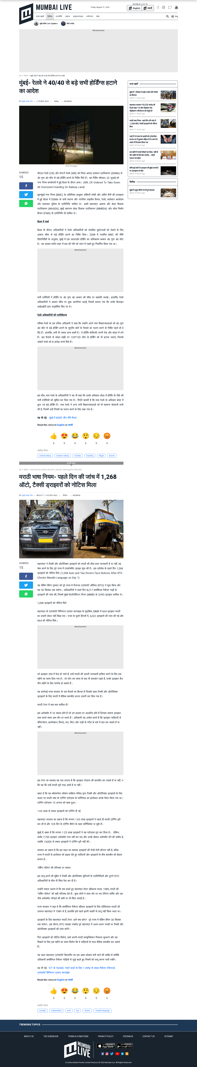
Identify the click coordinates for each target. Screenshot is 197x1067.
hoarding (89, 456)
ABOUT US (29, 1036)
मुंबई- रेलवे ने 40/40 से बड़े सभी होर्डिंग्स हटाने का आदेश (47, 76)
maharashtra (56, 1011)
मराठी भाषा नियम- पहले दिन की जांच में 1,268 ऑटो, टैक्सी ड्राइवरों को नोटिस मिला (56, 470)
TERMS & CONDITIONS (78, 1036)
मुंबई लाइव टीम (27, 101)
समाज (67, 16)
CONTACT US (148, 1036)
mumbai (77, 456)
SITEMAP (168, 1036)
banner (112, 456)
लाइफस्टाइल (78, 16)
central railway (45, 456)
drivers (87, 1011)
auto (69, 1011)
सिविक (49, 16)
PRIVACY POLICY (105, 1036)
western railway (62, 456)
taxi (77, 1011)
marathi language (102, 1011)
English (61, 425)
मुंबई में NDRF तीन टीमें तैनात (63, 417)
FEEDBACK (128, 1036)
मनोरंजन (89, 16)
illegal (101, 456)
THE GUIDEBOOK (50, 1036)
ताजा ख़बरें (40, 16)
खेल (98, 16)
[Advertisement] (98, 52)
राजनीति (59, 16)
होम (20, 76)
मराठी (70, 425)
